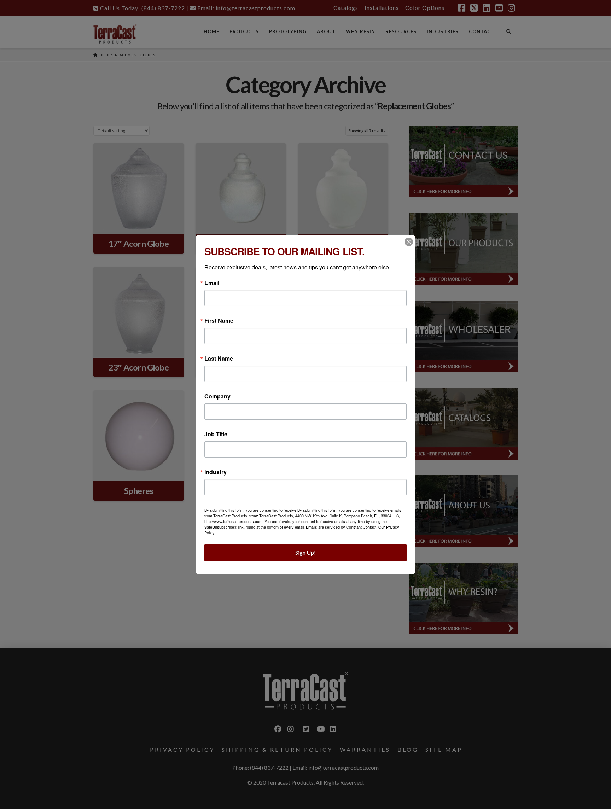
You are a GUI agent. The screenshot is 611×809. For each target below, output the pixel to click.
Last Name (218, 358)
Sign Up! (305, 552)
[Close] (409, 242)
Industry (215, 472)
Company (217, 396)
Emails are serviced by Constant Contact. (341, 527)
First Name (218, 321)
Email (211, 283)
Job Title (215, 434)
